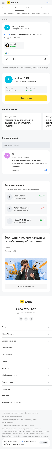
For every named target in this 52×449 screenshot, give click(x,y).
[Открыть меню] (3, 2)
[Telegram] (31, 319)
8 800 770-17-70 (26, 309)
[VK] (21, 319)
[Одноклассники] (26, 319)
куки (21, 441)
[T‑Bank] (12, 3)
